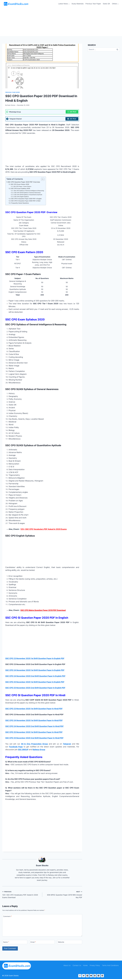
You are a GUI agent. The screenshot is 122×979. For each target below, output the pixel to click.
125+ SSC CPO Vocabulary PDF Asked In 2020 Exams (43, 529)
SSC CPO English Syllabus (21, 196)
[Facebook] (79, 975)
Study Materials (78, 4)
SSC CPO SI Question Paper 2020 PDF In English (26, 198)
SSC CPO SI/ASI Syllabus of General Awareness (27, 192)
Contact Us (77, 965)
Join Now (72, 112)
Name (6, 942)
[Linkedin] (102, 975)
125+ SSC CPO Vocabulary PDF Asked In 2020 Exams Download (20, 895)
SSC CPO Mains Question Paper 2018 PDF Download (43, 610)
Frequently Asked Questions (20, 203)
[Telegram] (98, 975)
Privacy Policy (95, 965)
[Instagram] (87, 975)
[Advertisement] (61, 22)
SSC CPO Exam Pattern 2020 (20, 184)
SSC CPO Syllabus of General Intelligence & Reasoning (29, 190)
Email (33, 942)
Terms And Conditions (110, 965)
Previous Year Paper (93, 4)
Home (85, 965)
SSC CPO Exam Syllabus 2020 (20, 188)
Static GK (106, 4)
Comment (7, 916)
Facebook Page (16, 747)
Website (61, 942)
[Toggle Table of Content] (42, 179)
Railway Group (39, 749)
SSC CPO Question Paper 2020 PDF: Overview (24, 182)
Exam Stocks (11, 105)
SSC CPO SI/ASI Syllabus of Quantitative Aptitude (28, 194)
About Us (67, 965)
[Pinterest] (94, 975)
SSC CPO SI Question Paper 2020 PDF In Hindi (25, 201)
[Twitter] (83, 975)
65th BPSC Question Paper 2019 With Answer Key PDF (64, 895)
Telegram (67, 744)
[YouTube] (91, 975)
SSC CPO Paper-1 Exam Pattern (22, 186)
